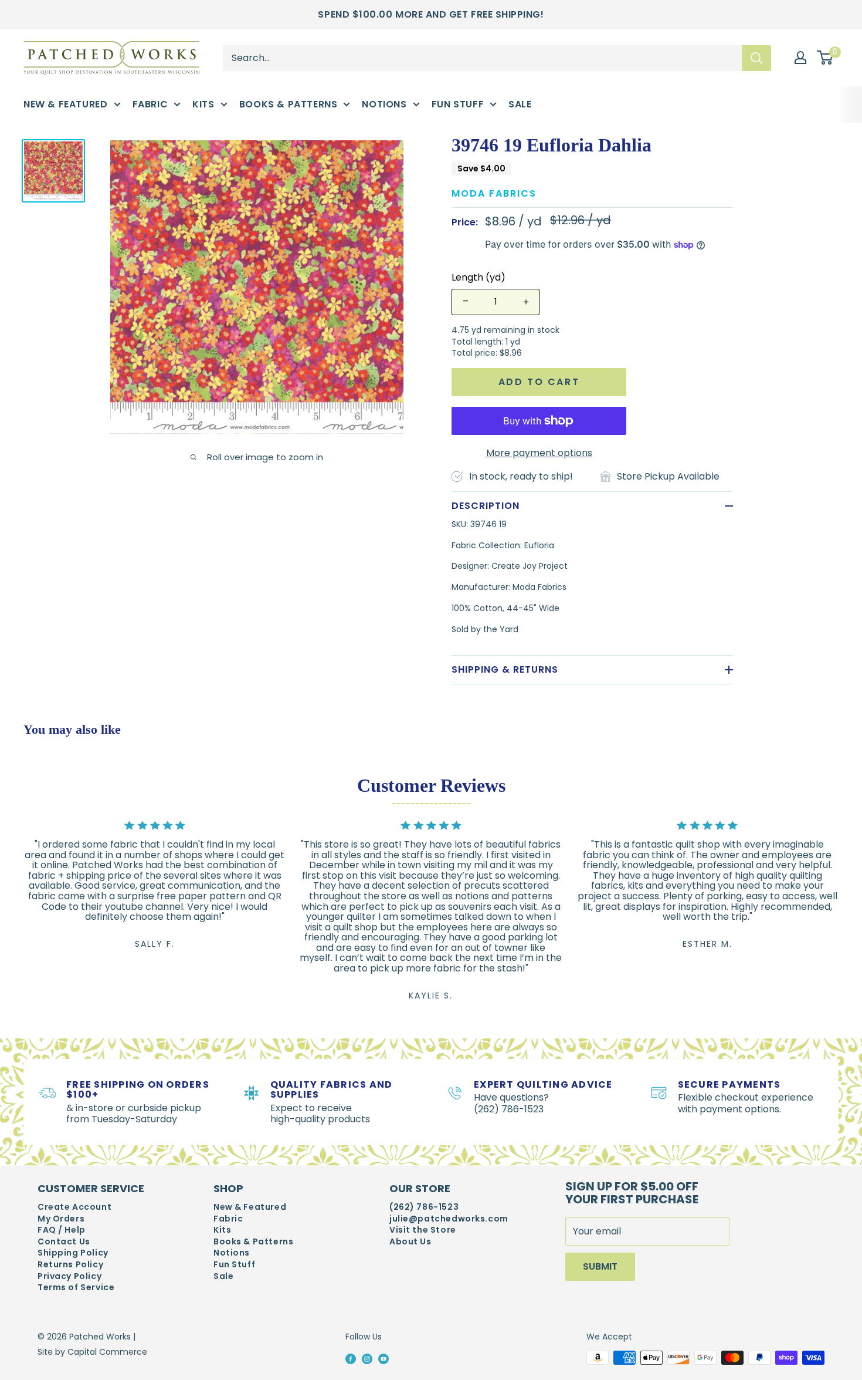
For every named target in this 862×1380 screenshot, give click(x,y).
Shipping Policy (73, 1252)
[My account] (800, 57)
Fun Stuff (458, 104)
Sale (519, 104)
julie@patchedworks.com (448, 1218)
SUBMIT (600, 1266)
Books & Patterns (288, 104)
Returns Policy (70, 1264)
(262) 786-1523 (424, 1207)
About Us (410, 1241)
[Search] (756, 57)
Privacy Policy (69, 1276)
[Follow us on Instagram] (367, 1358)
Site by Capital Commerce (92, 1352)
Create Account (74, 1207)
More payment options (539, 453)
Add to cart (539, 382)
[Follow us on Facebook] (350, 1358)
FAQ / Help (62, 1230)
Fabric (150, 104)
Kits (203, 104)
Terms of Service (76, 1287)
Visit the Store (422, 1230)
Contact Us (64, 1241)
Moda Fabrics (494, 193)
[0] (825, 58)
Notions (384, 104)
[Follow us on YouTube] (383, 1358)
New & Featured (65, 104)
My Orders (61, 1218)
